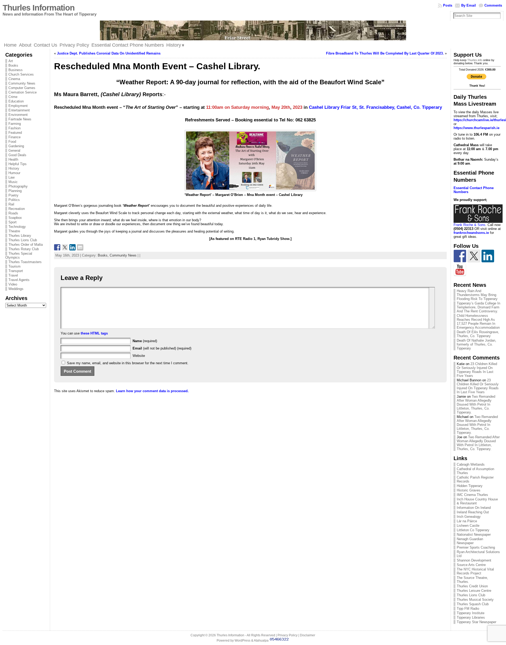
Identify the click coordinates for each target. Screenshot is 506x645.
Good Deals (17, 155)
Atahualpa (261, 640)
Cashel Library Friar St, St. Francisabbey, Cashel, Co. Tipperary (375, 107)
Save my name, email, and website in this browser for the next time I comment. (127, 363)
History (13, 168)
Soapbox (15, 218)
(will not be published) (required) (162, 348)
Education (16, 101)
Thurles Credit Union (472, 586)
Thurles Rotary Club (23, 249)
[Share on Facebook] (57, 247)
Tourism (14, 266)
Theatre (14, 231)
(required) (145, 341)
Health (13, 159)
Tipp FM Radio (468, 608)
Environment (18, 115)
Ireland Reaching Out (473, 512)
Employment (18, 106)
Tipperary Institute (470, 613)
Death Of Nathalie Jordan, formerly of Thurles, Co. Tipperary (476, 344)
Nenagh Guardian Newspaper (470, 541)
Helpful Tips (17, 164)
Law (11, 177)
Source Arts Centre (471, 565)
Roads (13, 213)
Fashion (14, 128)
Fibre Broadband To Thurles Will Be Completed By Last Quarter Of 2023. (385, 53)
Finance (14, 137)
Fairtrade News (19, 119)
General (14, 150)
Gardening (16, 146)
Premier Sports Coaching (476, 547)
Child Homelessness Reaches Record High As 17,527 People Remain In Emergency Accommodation (478, 321)
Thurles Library (19, 236)
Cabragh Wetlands (471, 464)
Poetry (13, 195)
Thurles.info (474, 60)
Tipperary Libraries (471, 617)
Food (12, 142)
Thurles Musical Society (475, 600)
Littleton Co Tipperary (473, 530)
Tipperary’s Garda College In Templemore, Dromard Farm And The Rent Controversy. (478, 307)
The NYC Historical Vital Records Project (475, 571)
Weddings (15, 289)
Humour (14, 173)
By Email (468, 5)
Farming (14, 124)
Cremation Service (22, 92)
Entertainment (19, 110)
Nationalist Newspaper (474, 534)
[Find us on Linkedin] (487, 256)
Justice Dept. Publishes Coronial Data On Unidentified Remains (108, 53)
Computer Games (21, 88)
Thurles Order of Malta (25, 245)
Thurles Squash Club (473, 604)
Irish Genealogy (469, 517)
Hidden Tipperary (470, 486)
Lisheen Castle (468, 526)
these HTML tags (94, 333)
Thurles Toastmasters (25, 262)
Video (12, 284)
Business (15, 70)
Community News (21, 83)
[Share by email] (80, 247)
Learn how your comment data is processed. (152, 391)
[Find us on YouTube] (460, 270)
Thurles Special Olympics (18, 255)
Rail (11, 204)
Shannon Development (474, 560)
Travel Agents (19, 280)
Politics (14, 200)
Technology (17, 227)
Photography (18, 186)
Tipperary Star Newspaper (476, 622)
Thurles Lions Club (22, 240)
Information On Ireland (474, 508)
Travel (13, 275)
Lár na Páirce (467, 521)
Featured (15, 133)
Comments (493, 5)
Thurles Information (39, 7)
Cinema (14, 79)
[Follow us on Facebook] (460, 256)
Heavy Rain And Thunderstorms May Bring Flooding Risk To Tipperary (477, 295)
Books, (104, 255)
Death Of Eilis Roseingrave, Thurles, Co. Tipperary (478, 334)
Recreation (16, 209)
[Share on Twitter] (65, 247)
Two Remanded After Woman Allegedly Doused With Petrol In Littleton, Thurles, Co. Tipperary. (476, 404)
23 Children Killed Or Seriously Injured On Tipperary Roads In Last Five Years (477, 370)
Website (139, 356)
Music (13, 182)
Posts (447, 5)
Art (10, 61)
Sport (12, 222)
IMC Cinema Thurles (472, 495)
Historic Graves (468, 490)
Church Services (21, 74)
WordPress (242, 640)
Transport (15, 271)
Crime (12, 97)
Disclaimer (307, 635)
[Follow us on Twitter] (474, 256)
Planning (15, 191)
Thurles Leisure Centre (474, 591)
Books (13, 65)
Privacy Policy (288, 635)
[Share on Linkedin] (72, 247)
